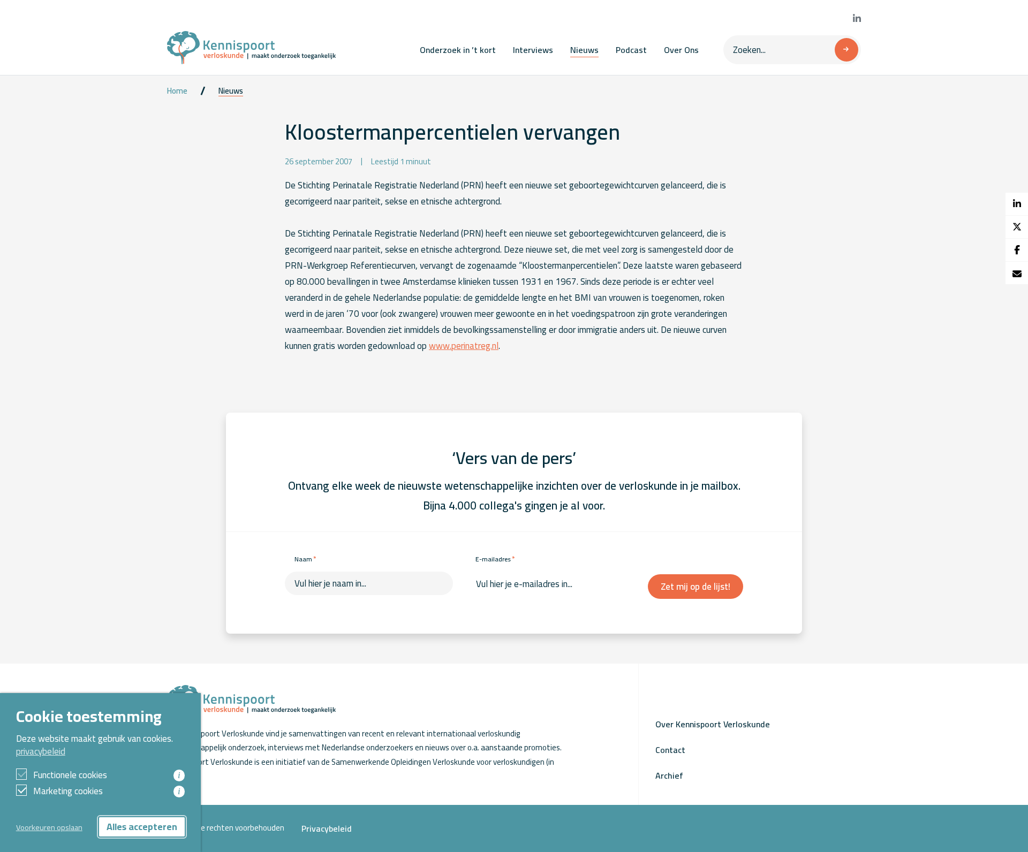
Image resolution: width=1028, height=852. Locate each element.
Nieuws (584, 49)
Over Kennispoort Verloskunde (712, 724)
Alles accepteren (142, 826)
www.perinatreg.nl (463, 345)
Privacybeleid (326, 828)
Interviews (533, 49)
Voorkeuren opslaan (49, 827)
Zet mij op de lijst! (695, 586)
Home (177, 90)
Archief (669, 775)
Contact (670, 749)
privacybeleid (40, 751)
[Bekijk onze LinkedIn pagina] (857, 19)
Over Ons (681, 49)
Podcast (631, 49)
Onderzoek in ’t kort (458, 49)
